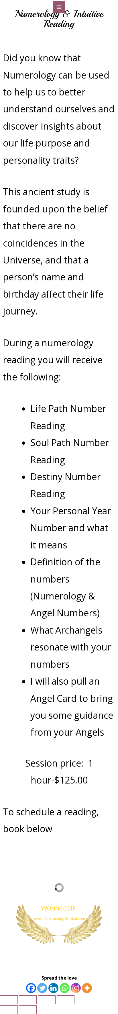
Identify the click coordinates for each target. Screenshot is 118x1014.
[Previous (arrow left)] (9, 1009)
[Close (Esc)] (65, 999)
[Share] (47, 999)
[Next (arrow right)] (28, 1009)
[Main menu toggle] (59, 7)
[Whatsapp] (65, 988)
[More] (87, 988)
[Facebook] (31, 988)
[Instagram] (76, 988)
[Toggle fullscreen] (28, 999)
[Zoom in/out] (9, 999)
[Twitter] (42, 988)
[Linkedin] (53, 988)
